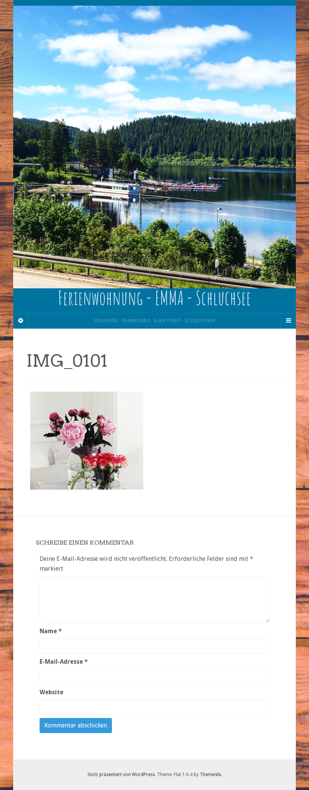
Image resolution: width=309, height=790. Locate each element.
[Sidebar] (20, 320)
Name (51, 631)
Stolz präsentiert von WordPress (121, 774)
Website (51, 692)
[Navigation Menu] (288, 320)
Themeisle (210, 774)
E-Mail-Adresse (64, 661)
